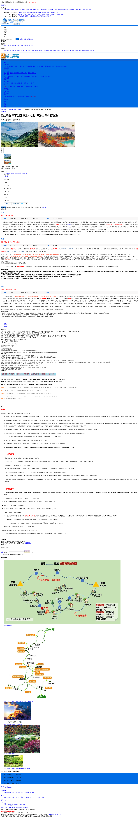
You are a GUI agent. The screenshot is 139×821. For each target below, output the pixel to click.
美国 (25, 45)
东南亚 (83, 9)
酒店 (72, 9)
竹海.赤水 (57, 66)
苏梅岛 (20, 73)
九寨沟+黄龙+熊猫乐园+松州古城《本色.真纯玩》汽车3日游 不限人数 (38, 12)
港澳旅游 (65, 9)
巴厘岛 (12, 73)
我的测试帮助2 (8, 788)
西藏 (25, 83)
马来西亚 (19, 86)
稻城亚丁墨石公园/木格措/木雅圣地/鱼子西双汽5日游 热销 (34, 16)
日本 (23, 86)
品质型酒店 (11, 173)
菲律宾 (16, 73)
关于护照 (14, 805)
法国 (11, 86)
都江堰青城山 (40, 66)
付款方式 (3, 791)
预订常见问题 (4, 786)
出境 (82, 50)
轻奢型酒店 (25, 173)
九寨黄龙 (11, 9)
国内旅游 (42, 9)
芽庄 (8, 73)
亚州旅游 (33, 96)
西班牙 (14, 86)
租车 (38, 9)
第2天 (5, 325)
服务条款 (25, 808)
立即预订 (6, 176)
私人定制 (54, 9)
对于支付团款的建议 (38, 797)
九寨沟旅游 (30, 39)
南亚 (27, 76)
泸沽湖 (28, 66)
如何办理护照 (8, 805)
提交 (2, 552)
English (50, 9)
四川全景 (17, 50)
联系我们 (14, 808)
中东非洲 (87, 50)
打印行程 (3, 111)
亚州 (5, 86)
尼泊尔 (19, 76)
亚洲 (31, 50)
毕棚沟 (62, 66)
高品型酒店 (18, 173)
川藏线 (76, 9)
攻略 (80, 9)
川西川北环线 (17, 109)
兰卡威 (30, 73)
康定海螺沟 (33, 66)
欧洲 (22, 45)
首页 (5, 62)
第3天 (5, 326)
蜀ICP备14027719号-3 (55, 814)
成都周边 (92, 50)
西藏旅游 (60, 9)
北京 (16, 83)
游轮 (49, 76)
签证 (46, 9)
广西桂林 (12, 83)
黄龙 (25, 39)
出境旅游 (28, 9)
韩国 (15, 76)
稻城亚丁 (17, 9)
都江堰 (23, 50)
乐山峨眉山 (11, 66)
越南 (51, 50)
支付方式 (8, 808)
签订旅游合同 (19, 792)
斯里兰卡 (23, 76)
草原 (65, 66)
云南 (8, 83)
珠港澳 (79, 50)
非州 (39, 76)
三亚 (5, 83)
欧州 (87, 9)
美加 (36, 76)
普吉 (5, 73)
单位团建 (33, 9)
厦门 (19, 83)
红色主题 (35, 50)
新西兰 (38, 86)
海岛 (32, 45)
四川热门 (12, 50)
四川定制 (27, 50)
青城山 (64, 50)
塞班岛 (34, 73)
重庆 (22, 83)
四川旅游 (6, 9)
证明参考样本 (21, 805)
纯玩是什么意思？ (29, 792)
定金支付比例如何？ (26, 797)
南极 (46, 76)
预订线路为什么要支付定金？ (12, 797)
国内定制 (46, 50)
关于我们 (3, 808)
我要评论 (28, 543)
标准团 (6, 173)
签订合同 (3, 795)
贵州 (5, 50)
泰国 (13, 45)
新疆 (31, 83)
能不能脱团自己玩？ (9, 792)
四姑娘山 (22, 66)
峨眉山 (10, 45)
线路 (70, 9)
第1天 (5, 323)
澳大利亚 (31, 76)
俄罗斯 (28, 45)
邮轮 (89, 9)
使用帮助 (19, 808)
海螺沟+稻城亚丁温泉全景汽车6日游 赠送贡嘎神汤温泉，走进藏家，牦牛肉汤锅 (40, 14)
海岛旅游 (22, 9)
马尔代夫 (24, 73)
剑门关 (52, 66)
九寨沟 (21, 39)
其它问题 (3, 800)
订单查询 (3, 5)
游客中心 (3, 803)
